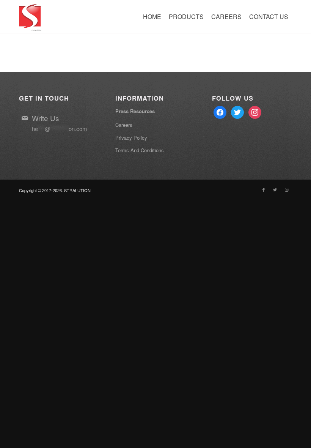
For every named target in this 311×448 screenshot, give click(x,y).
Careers (123, 124)
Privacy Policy (131, 137)
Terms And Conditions (139, 150)
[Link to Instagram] (286, 189)
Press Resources (135, 111)
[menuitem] (152, 16)
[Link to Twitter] (275, 189)
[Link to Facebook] (263, 189)
